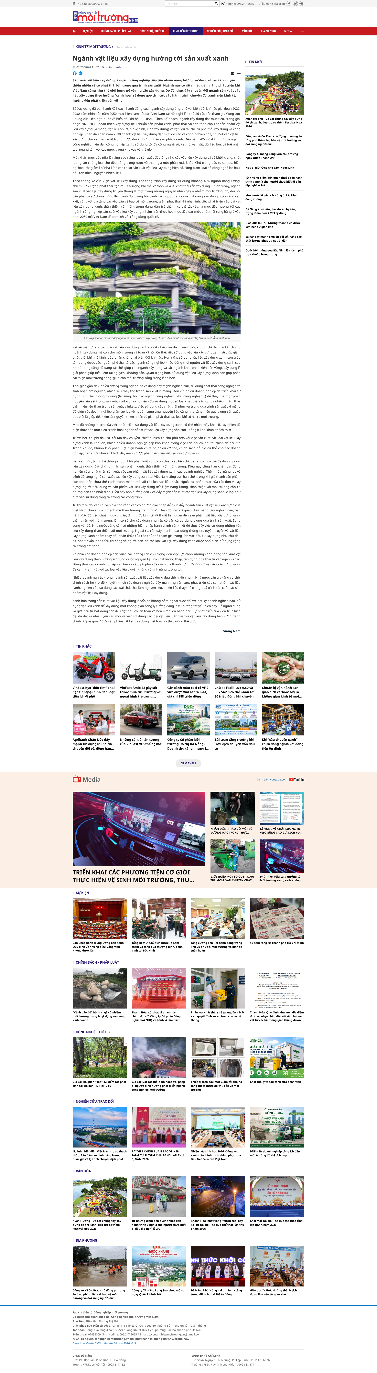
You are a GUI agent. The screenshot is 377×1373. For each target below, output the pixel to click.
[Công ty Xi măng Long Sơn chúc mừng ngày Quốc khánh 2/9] (159, 1266)
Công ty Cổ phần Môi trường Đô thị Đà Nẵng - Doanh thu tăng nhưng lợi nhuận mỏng (188, 744)
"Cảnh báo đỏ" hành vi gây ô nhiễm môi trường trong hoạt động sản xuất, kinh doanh (99, 1016)
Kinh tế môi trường (185, 31)
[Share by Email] (232, 73)
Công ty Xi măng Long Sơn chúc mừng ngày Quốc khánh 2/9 (271, 156)
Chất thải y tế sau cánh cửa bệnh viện (275, 1082)
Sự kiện (88, 31)
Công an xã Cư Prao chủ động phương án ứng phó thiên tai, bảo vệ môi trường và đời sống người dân (273, 140)
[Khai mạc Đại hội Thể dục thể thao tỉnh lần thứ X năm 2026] (277, 1196)
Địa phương (268, 31)
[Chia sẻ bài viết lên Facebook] (75, 73)
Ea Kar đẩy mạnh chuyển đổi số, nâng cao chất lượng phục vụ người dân (273, 238)
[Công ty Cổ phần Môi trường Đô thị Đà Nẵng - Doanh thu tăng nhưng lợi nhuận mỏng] (188, 719)
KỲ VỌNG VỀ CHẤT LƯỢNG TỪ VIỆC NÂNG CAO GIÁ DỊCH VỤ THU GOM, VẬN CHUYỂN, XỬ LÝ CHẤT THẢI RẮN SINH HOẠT (281, 831)
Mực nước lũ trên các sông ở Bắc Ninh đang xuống (271, 197)
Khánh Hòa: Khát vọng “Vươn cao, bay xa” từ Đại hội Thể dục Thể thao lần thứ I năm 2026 (217, 1224)
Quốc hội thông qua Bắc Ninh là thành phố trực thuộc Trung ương (274, 252)
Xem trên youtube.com (272, 779)
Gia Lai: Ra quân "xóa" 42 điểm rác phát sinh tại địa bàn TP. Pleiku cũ (99, 1084)
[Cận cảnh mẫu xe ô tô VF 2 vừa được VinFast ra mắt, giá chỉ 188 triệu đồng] (188, 668)
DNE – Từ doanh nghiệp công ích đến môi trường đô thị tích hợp (275, 1153)
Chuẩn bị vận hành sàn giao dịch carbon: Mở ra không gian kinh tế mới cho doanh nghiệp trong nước (281, 692)
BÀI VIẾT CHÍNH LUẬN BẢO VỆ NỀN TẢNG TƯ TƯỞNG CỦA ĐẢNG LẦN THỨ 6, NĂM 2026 (158, 1155)
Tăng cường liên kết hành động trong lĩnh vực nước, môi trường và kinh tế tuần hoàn (216, 946)
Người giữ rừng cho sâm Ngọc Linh (269, 167)
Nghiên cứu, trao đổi (220, 31)
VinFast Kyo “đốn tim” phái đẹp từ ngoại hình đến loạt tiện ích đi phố (94, 692)
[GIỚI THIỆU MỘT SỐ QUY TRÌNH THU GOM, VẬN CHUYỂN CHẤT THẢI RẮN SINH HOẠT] (232, 856)
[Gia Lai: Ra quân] (100, 1057)
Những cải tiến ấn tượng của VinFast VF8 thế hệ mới (141, 741)
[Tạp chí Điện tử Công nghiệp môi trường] (105, 17)
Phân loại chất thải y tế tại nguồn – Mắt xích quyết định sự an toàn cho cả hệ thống (217, 1016)
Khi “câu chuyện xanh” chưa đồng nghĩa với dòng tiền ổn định (282, 744)
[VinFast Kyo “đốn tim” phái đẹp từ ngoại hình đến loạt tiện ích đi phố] (94, 668)
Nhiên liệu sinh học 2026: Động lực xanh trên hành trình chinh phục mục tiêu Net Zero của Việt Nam (216, 1155)
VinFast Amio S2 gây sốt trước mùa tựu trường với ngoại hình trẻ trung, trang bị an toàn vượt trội (140, 692)
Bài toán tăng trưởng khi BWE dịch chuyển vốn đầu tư (235, 744)
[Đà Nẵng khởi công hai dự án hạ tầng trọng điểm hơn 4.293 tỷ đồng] (218, 1266)
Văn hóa (247, 31)
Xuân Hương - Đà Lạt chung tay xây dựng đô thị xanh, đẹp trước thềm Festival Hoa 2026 (273, 122)
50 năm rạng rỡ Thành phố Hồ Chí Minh (277, 943)
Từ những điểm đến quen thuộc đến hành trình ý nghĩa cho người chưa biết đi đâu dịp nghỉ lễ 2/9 (273, 181)
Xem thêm (188, 763)
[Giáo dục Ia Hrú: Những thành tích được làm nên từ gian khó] (277, 1266)
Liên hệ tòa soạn (274, 4)
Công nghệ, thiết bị (152, 31)
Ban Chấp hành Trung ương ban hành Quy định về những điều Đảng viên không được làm (98, 946)
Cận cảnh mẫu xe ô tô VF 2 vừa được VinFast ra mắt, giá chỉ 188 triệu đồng (187, 692)
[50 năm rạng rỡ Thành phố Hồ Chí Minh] (277, 918)
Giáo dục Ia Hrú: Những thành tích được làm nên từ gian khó (272, 225)
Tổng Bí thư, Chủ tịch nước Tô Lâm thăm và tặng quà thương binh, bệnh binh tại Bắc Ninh (157, 946)
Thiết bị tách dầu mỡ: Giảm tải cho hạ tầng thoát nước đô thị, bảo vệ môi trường (216, 1085)
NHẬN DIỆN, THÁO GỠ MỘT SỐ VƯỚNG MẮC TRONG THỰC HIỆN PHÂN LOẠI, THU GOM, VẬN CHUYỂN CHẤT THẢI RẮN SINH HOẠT (231, 831)
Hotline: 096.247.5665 (240, 4)
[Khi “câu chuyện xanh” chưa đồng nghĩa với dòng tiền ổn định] (283, 719)
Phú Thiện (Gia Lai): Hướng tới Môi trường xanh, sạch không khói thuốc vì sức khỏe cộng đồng (280, 878)
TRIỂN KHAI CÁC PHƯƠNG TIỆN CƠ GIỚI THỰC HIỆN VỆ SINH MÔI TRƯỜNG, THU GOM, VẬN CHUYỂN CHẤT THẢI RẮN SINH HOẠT (133, 876)
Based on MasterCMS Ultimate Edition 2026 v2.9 (104, 1343)
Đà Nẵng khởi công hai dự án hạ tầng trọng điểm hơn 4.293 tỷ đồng (270, 211)
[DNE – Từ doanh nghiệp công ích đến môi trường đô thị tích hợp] (277, 1127)
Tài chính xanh (126, 47)
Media (288, 31)
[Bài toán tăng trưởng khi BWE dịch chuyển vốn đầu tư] (236, 719)
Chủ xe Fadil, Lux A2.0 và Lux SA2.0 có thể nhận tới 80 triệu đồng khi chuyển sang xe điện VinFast (234, 692)
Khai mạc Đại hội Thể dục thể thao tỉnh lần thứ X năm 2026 (276, 1223)
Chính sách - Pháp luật (116, 31)
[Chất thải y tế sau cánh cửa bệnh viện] (277, 1057)
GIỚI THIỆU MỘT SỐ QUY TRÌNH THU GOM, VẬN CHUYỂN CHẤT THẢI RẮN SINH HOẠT (232, 878)
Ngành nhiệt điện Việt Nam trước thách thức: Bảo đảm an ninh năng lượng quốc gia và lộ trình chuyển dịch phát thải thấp (100, 1155)
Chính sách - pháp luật (97, 962)
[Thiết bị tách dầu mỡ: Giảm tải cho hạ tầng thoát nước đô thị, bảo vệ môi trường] (218, 1057)
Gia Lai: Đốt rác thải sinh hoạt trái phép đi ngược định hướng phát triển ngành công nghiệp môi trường (158, 1085)
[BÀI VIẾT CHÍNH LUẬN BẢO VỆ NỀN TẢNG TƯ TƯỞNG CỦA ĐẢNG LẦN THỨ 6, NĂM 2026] (159, 1127)
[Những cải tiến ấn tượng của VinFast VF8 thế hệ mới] (141, 719)
